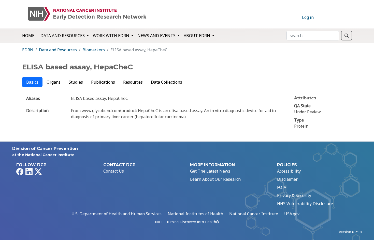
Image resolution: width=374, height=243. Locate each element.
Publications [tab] (103, 82)
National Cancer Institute (253, 214)
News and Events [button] (157, 35)
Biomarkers (93, 50)
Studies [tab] (76, 82)
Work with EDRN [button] (111, 35)
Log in (308, 17)
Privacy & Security (294, 195)
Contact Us (113, 171)
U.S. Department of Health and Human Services (116, 214)
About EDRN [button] (197, 35)
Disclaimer (287, 179)
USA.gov (291, 214)
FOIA (281, 187)
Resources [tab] (133, 82)
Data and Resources (58, 50)
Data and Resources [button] (63, 35)
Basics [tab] (32, 82)
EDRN (27, 50)
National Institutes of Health (195, 214)
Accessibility (289, 171)
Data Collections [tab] (166, 82)
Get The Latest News (210, 171)
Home (28, 35)
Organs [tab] (54, 82)
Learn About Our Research (215, 179)
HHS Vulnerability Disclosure (305, 203)
